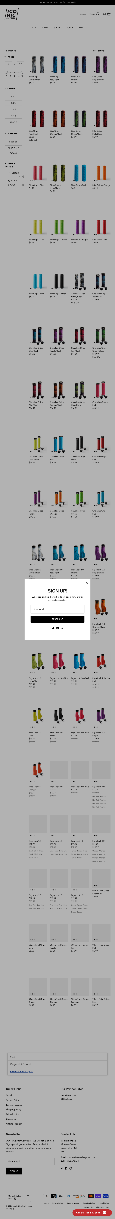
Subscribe (57, 619)
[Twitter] (53, 628)
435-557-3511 (92, 1212)
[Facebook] (57, 628)
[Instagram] (62, 628)
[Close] (86, 583)
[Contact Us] (104, 1212)
